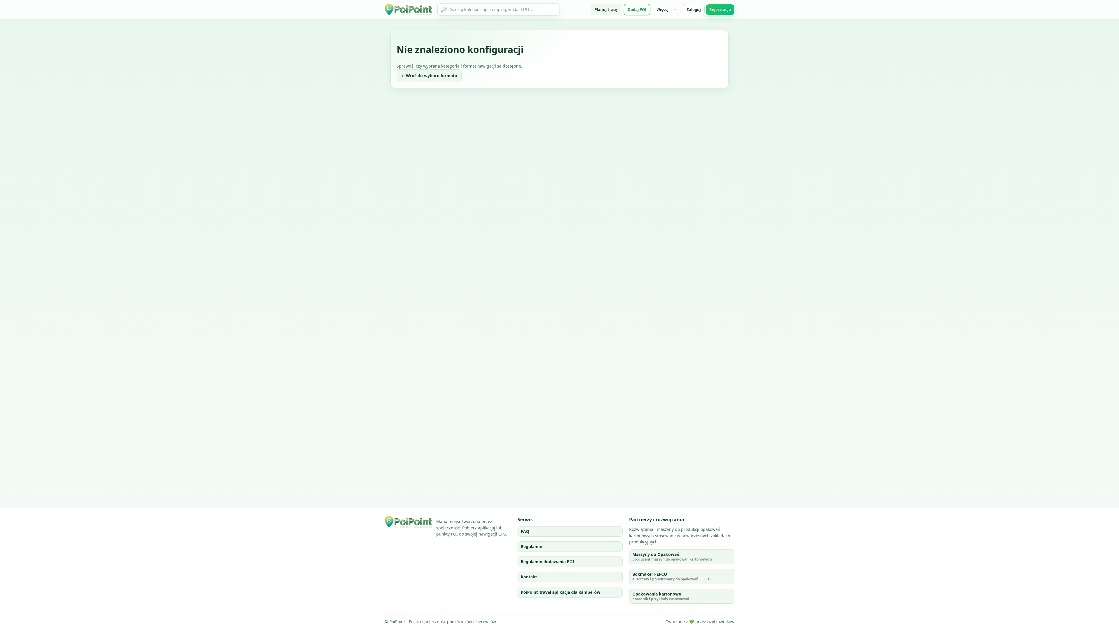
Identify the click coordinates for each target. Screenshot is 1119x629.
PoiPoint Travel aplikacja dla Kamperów (560, 592)
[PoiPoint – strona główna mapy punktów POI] (409, 9)
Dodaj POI (637, 9)
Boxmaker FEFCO (671, 576)
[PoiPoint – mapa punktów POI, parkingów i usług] (409, 522)
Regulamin (531, 546)
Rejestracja (720, 9)
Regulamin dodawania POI (547, 561)
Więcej (662, 9)
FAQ (525, 531)
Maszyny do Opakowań (672, 557)
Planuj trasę (605, 9)
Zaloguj (694, 9)
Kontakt (529, 576)
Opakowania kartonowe (660, 596)
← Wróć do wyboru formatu (429, 75)
